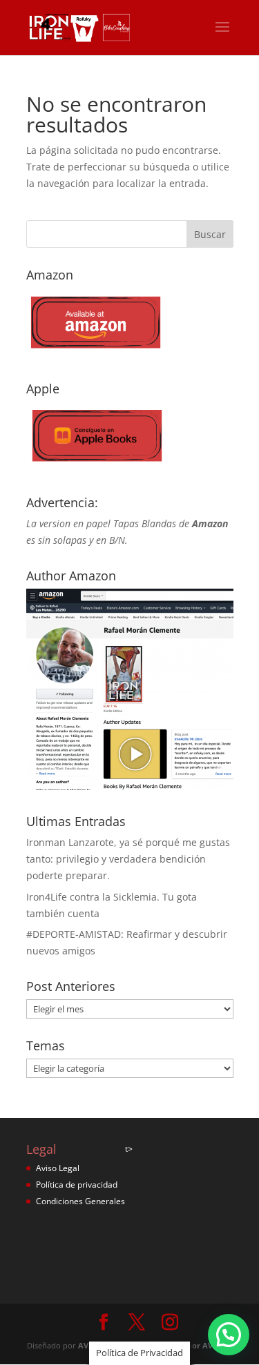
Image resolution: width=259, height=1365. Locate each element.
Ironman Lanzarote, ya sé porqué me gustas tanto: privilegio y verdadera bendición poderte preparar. (128, 859)
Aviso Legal (57, 1168)
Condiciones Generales (80, 1201)
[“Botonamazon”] (95, 353)
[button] (228, 1334)
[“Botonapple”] (95, 466)
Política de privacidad (76, 1184)
